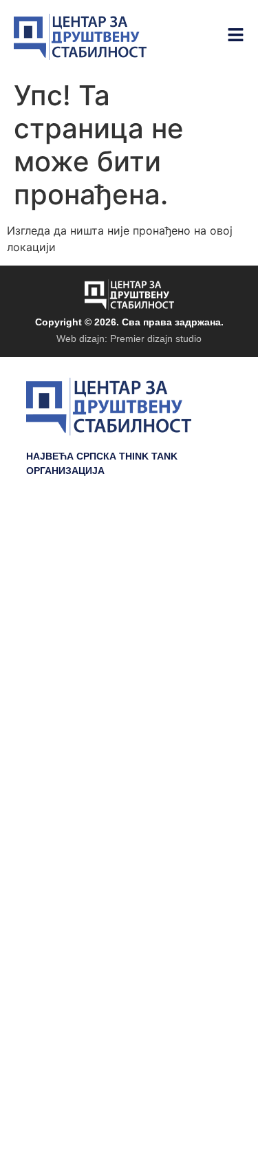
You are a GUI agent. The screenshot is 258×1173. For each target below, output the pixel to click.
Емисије (207, 599)
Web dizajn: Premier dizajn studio (129, 338)
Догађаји (205, 578)
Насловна (201, 537)
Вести (214, 619)
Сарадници (197, 640)
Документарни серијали (157, 558)
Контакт (208, 681)
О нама (209, 661)
